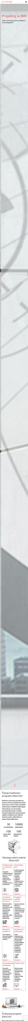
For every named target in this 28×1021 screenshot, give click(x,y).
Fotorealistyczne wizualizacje (8, 964)
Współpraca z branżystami (19, 930)
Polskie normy (19, 963)
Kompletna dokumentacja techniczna (7, 899)
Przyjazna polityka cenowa (18, 899)
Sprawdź (5, 894)
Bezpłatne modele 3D (6, 930)
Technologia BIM (19, 866)
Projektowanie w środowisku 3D (7, 867)
